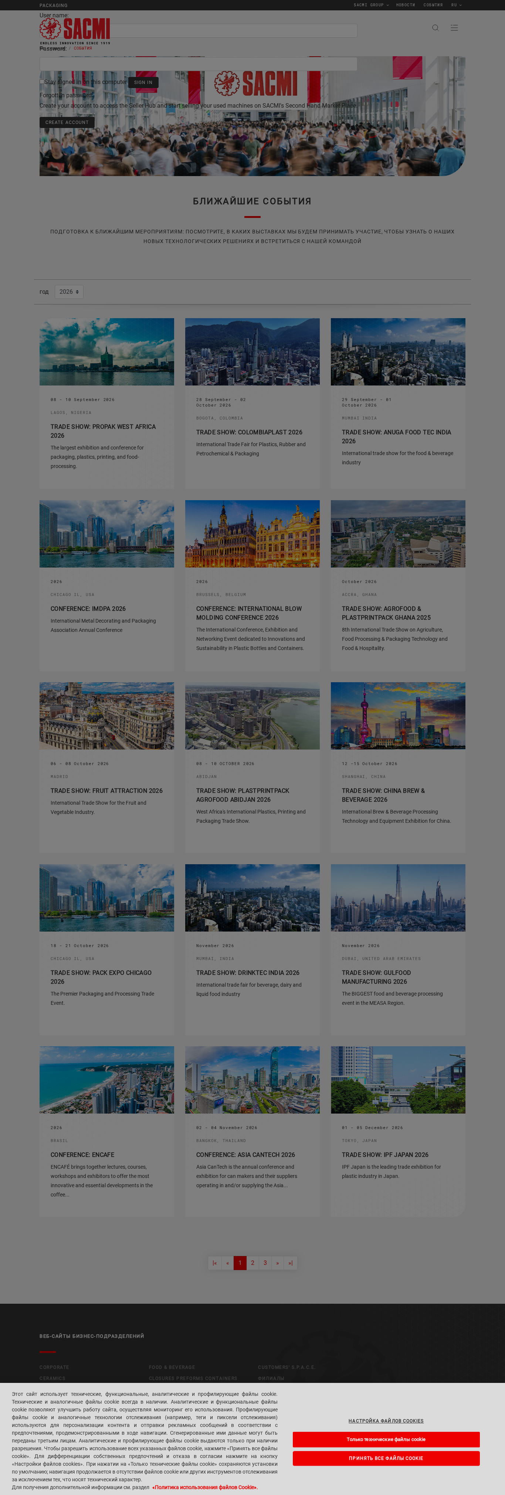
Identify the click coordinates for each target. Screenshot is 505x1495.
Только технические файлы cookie (386, 1439)
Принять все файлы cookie (386, 1458)
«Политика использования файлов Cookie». (205, 1487)
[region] (252, 1439)
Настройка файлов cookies (386, 1421)
